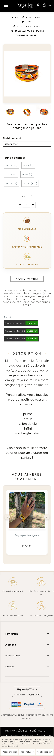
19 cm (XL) (11, 183)
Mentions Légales (16, 730)
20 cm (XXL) (30, 183)
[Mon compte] (38, 5)
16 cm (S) (28, 165)
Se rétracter (38, 730)
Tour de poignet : (14, 157)
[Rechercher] (50, 5)
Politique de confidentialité (20, 735)
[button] (7, 517)
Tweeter (9, 317)
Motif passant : (12, 138)
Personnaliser (10, 752)
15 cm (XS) (11, 165)
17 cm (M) (11, 174)
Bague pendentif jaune (26, 535)
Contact (10, 666)
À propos (10, 644)
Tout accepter (44, 752)
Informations (12, 655)
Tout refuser (27, 752)
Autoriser (31, 323)
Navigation (11, 633)
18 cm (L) (27, 174)
